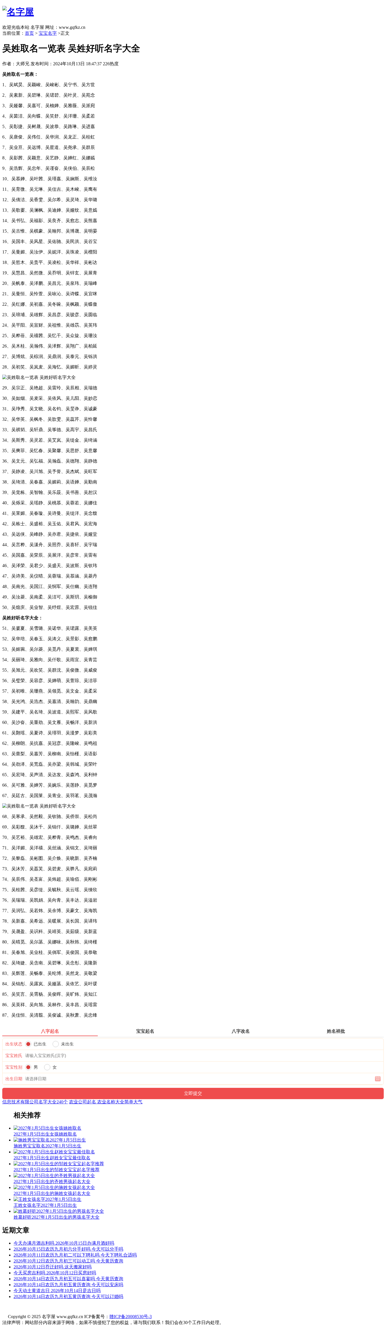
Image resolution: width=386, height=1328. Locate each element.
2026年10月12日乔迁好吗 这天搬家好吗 (53, 1266)
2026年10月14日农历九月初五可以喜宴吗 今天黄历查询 (68, 1278)
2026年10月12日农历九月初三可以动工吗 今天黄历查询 (68, 1260)
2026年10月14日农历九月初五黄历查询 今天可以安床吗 (68, 1284)
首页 (29, 33)
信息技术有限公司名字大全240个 (35, 1101)
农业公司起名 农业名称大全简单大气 (105, 1101)
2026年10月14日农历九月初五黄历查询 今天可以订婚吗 (68, 1296)
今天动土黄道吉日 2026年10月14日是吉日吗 (57, 1290)
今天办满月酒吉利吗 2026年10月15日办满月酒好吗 (64, 1243)
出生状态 (13, 1044)
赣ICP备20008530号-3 (130, 1316)
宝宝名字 (48, 33)
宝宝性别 (13, 1067)
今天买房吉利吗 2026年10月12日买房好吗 (55, 1272)
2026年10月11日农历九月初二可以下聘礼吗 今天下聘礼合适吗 (75, 1255)
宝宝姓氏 (13, 1055)
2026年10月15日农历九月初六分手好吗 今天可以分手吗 (68, 1249)
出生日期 (13, 1079)
